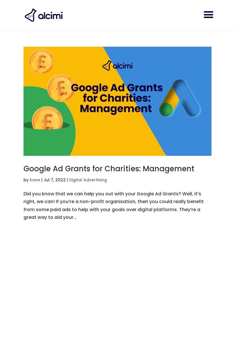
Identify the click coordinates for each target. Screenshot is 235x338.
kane (35, 180)
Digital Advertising (88, 180)
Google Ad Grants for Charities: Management (108, 169)
